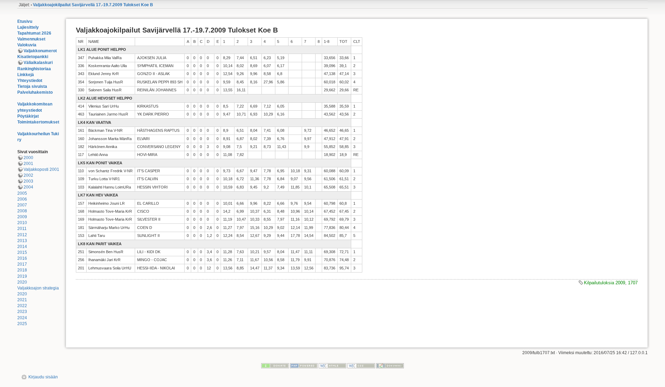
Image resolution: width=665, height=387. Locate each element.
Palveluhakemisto (35, 92)
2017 (22, 264)
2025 (22, 323)
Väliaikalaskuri (38, 62)
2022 (22, 305)
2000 (28, 157)
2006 (22, 199)
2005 (22, 193)
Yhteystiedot (29, 80)
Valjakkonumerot (40, 50)
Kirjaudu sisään (43, 377)
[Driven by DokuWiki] (390, 365)
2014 (22, 246)
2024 (22, 317)
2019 (22, 276)
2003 (28, 181)
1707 (633, 282)
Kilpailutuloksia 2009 (604, 282)
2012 (22, 234)
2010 (22, 222)
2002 (28, 175)
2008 (22, 211)
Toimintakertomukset (38, 122)
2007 (22, 205)
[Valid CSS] (361, 365)
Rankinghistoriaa (34, 68)
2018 (22, 270)
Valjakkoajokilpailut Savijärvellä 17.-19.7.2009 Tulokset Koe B (93, 4)
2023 (22, 311)
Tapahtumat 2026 (34, 33)
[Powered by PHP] (304, 365)
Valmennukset (31, 39)
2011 (22, 228)
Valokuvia (26, 45)
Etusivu (24, 21)
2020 (22, 282)
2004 (28, 187)
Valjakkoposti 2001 (41, 169)
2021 (22, 299)
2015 (22, 252)
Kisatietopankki (32, 56)
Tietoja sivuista (32, 86)
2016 (22, 258)
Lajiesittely (28, 27)
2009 (22, 216)
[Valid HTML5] (332, 365)
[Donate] (275, 365)
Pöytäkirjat (28, 116)
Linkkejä (25, 74)
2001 (28, 163)
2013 (22, 240)
